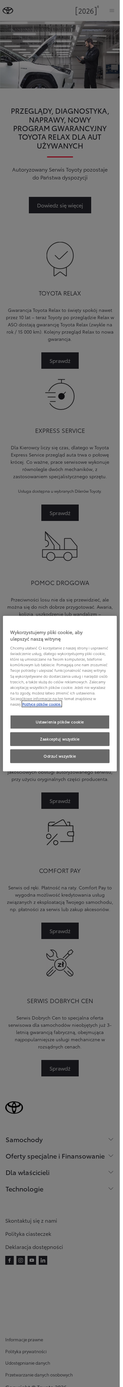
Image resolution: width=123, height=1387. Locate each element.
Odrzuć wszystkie (60, 755)
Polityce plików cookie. (41, 703)
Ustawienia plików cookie (60, 721)
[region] (60, 693)
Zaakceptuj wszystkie (59, 738)
